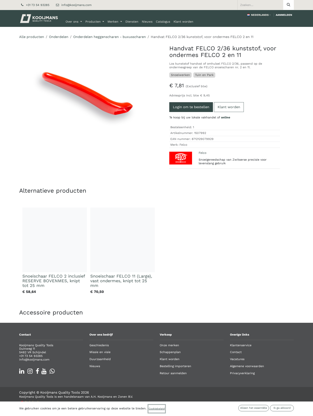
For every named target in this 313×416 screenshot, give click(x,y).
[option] (156, 251)
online (225, 117)
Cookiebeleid (157, 408)
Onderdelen (58, 37)
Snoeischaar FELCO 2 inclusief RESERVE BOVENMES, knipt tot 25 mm (53, 281)
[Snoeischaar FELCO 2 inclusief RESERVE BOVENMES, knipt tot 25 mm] (54, 240)
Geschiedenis (99, 345)
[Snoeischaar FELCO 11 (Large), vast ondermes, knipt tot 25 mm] (122, 240)
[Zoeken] (288, 5)
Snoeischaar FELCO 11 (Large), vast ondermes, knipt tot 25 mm (121, 281)
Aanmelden (284, 14)
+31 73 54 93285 (37, 5)
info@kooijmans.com (76, 5)
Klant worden (229, 107)
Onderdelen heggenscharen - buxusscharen (109, 37)
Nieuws (94, 366)
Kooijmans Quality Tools (60, 392)
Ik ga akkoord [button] (282, 407)
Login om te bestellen (191, 107)
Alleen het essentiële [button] (253, 407)
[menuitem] (74, 21)
